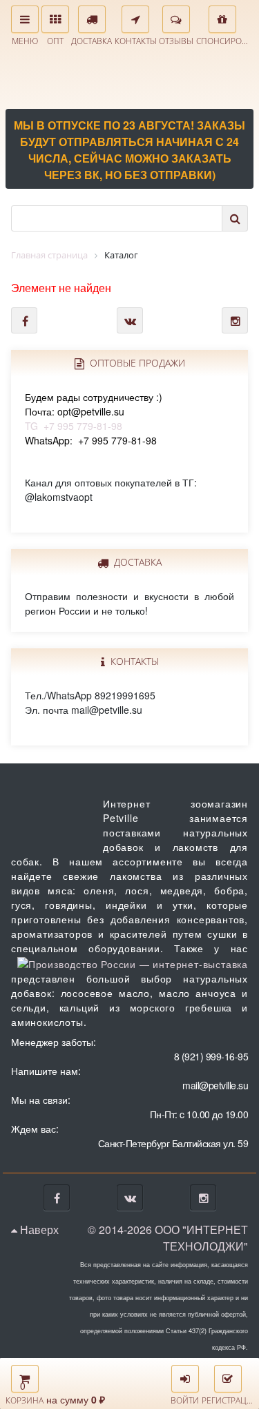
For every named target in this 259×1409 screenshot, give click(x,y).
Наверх (38, 1229)
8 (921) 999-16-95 (211, 1056)
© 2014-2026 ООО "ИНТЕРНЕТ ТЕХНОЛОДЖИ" (168, 1238)
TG (93, 411)
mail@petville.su (215, 1085)
